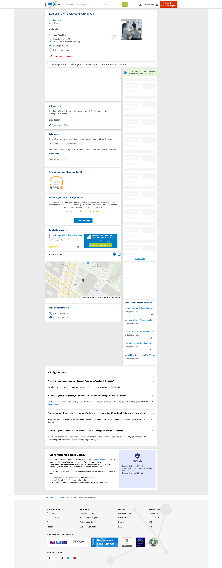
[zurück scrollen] (47, 64)
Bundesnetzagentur (99, 460)
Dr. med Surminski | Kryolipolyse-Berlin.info (140, 308)
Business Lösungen (88, 527)
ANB (151, 527)
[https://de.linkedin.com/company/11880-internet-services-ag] (68, 558)
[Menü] (158, 4)
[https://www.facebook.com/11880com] (49, 558)
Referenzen (123, 518)
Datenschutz (154, 518)
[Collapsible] (153, 381)
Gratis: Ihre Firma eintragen (168, 4)
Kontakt (124, 64)
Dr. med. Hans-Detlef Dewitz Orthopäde (65, 235)
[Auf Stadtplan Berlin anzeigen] (119, 254)
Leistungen (75, 64)
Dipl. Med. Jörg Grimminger (137, 343)
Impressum (153, 513)
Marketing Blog (124, 513)
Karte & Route (109, 64)
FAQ (120, 527)
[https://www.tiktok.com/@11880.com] (62, 558)
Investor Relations (54, 518)
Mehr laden (140, 258)
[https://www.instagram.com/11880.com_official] (55, 558)
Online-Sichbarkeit (87, 513)
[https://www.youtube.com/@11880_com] (74, 558)
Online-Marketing (87, 522)
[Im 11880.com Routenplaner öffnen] (114, 254)
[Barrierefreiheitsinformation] (153, 4)
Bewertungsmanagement (90, 518)
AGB (151, 522)
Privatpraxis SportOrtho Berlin (138, 331)
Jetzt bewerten (83, 220)
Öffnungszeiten (58, 64)
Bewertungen (91, 64)
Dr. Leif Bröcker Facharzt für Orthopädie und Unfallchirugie (140, 354)
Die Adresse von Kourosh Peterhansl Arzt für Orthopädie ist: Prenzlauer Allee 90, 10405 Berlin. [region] (84, 387)
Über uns (51, 513)
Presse (50, 527)
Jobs (49, 522)
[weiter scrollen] (155, 64)
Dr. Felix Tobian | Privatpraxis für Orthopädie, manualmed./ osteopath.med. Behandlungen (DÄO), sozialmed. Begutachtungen (140, 320)
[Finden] (125, 4)
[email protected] (54, 404)
